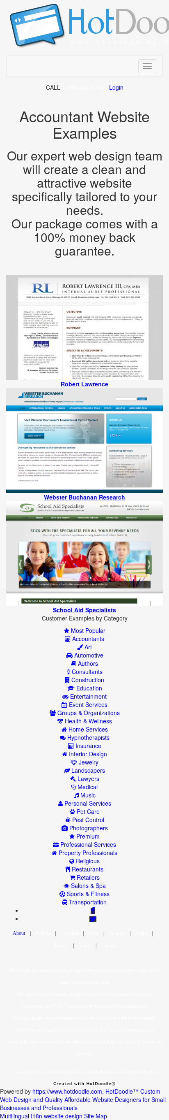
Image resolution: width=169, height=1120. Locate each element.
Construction (87, 680)
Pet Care (87, 811)
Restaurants (86, 869)
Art (87, 647)
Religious (87, 861)
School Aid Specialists (84, 610)
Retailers (87, 877)
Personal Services (87, 803)
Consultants (86, 671)
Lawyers (87, 778)
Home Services (87, 729)
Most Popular (87, 630)
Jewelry (87, 762)
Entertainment (88, 696)
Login (116, 87)
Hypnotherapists (88, 737)
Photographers (88, 828)
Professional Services (87, 844)
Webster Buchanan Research (84, 497)
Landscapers (87, 770)
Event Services (87, 704)
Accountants (87, 638)
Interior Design (87, 754)
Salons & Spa (87, 885)
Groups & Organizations (88, 713)
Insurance (87, 745)
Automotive (88, 655)
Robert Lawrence (84, 384)
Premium (87, 836)
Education (88, 688)
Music (87, 795)
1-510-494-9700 (83, 87)
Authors (87, 663)
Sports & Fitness (87, 894)
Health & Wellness (87, 721)
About (19, 933)
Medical (87, 787)
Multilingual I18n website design (41, 1116)
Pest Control (87, 820)
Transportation (87, 902)
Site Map (95, 1116)
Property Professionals (87, 852)
